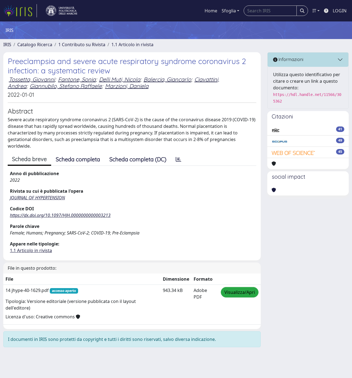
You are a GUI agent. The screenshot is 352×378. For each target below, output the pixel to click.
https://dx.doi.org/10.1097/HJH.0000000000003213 (60, 215)
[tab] (178, 159)
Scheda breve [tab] (29, 159)
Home (211, 11)
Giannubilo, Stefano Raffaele (66, 85)
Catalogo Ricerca (34, 45)
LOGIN (339, 11)
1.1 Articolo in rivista (132, 45)
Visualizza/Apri (239, 292)
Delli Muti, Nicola (119, 79)
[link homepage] (20, 10)
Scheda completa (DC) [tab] (137, 159)
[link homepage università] (61, 10)
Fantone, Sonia (77, 79)
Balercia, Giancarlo (167, 79)
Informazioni (290, 59)
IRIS (7, 45)
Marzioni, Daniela (126, 85)
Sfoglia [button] (229, 11)
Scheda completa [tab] (78, 159)
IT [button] (314, 11)
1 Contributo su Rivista (81, 45)
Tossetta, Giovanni (32, 79)
